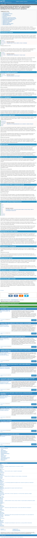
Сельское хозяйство (4, 448)
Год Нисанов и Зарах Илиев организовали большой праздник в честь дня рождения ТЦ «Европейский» (17, 379)
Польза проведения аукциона (7, 13)
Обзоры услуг (3, 456)
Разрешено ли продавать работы (8, 23)
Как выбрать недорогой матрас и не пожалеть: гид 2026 (13, 308)
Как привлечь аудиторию (7, 15)
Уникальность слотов (6, 12)
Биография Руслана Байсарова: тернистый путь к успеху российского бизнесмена (16, 393)
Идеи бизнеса (3, 450)
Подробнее (34, 320)
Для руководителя (4, 451)
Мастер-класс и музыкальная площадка (9, 17)
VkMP (3, 1)
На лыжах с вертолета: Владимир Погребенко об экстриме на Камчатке (16, 407)
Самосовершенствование (5, 457)
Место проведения (6, 14)
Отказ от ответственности (18, 537)
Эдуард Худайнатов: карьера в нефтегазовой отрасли (12, 336)
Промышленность (4, 452)
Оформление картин (6, 22)
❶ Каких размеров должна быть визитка (9, 434)
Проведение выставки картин (7, 20)
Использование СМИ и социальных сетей (9, 18)
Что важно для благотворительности (9, 19)
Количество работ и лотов (7, 24)
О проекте (21, 1)
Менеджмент (3, 459)
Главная (17, 1)
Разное (1, 320)
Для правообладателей (16, 530)
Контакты (25, 1)
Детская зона (5, 16)
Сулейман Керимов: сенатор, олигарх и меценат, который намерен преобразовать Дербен (15, 350)
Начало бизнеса (3, 455)
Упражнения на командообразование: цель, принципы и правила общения (20, 123)
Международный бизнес (5, 453)
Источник (2, 290)
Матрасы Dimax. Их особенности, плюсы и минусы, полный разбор (15, 323)
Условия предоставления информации (6, 537)
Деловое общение (4, 458)
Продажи (2, 454)
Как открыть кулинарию (6, 420)
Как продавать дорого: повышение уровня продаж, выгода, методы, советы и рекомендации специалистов (20, 210)
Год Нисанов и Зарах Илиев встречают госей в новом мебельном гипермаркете (15, 365)
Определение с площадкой (7, 21)
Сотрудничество (15, 529)
